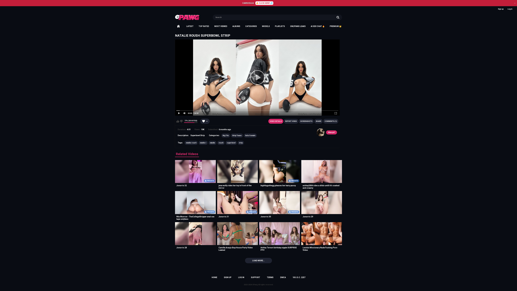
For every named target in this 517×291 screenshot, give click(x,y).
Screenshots (306, 121)
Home (178, 26)
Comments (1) (331, 121)
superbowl (231, 143)
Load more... (258, 260)
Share (318, 121)
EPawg (255, 285)
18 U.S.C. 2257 (299, 277)
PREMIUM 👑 (335, 26)
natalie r (203, 143)
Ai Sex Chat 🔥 (318, 26)
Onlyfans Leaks (298, 26)
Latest (189, 26)
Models (266, 26)
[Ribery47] (321, 132)
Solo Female (250, 135)
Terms (270, 277)
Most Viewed (220, 26)
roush (221, 143)
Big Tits (226, 135)
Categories (251, 26)
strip (241, 143)
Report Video (291, 121)
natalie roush (191, 143)
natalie (212, 143)
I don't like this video (181, 121)
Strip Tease (237, 135)
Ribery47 (331, 132)
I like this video (177, 121)
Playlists (280, 26)
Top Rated (204, 26)
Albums (236, 26)
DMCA (283, 277)
